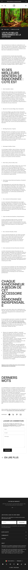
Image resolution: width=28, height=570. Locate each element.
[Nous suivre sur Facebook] (2, 564)
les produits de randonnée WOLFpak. (16, 410)
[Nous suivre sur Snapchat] (25, 564)
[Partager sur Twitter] (13, 415)
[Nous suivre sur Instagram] (10, 564)
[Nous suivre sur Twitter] (6, 564)
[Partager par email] (21, 415)
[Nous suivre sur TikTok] (21, 564)
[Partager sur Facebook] (9, 415)
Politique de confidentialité (9, 424)
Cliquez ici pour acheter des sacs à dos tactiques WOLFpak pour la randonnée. (13, 365)
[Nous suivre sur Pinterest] (14, 564)
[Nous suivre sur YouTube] (17, 564)
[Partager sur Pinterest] (17, 415)
